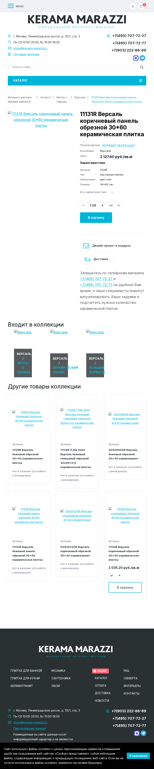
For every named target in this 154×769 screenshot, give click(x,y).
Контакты (132, 693)
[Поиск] (141, 67)
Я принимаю (138, 755)
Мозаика (58, 670)
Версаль (80, 97)
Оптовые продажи (26, 54)
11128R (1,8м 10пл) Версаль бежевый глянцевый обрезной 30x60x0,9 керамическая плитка (75, 458)
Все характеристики (93, 192)
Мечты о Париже (62, 99)
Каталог (20, 80)
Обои (56, 686)
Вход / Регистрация (134, 6)
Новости (102, 700)
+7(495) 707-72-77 (129, 43)
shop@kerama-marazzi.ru (30, 48)
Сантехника (61, 678)
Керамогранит (22, 686)
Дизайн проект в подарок (111, 245)
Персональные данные (29, 728)
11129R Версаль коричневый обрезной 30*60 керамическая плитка (123, 553)
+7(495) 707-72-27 (129, 36)
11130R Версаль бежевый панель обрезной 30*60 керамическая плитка (27, 553)
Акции (101, 671)
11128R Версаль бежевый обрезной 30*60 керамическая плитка (27, 456)
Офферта (130, 678)
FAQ (126, 670)
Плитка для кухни (25, 678)
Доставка (100, 259)
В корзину (96, 218)
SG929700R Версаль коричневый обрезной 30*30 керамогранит (75, 551)
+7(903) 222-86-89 (128, 50)
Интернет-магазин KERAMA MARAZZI (20, 99)
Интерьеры (132, 686)
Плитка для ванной (26, 670)
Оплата (100, 685)
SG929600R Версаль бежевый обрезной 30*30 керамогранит (123, 454)
